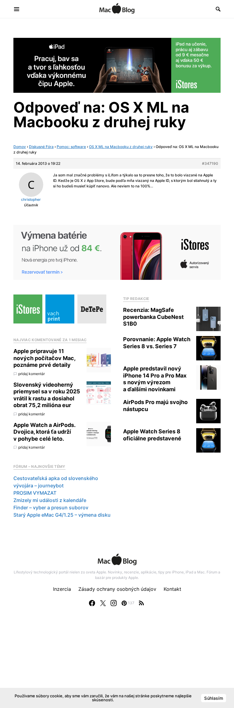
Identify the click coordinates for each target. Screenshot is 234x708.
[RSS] (141, 603)
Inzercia (62, 589)
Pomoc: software (71, 146)
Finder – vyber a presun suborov (50, 507)
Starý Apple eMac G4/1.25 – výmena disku (62, 515)
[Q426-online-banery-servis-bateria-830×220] (117, 252)
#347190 (210, 163)
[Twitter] (103, 603)
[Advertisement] (117, 663)
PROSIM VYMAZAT (34, 493)
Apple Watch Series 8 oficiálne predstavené (152, 435)
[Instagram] (114, 603)
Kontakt (172, 589)
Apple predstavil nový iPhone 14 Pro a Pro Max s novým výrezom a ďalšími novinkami (154, 378)
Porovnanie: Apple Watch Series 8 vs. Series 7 (156, 342)
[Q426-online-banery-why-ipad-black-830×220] (117, 65)
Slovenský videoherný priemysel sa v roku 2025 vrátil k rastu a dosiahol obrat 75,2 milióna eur (46, 395)
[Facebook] (92, 603)
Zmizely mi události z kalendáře (49, 500)
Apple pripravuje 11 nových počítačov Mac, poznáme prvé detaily (44, 358)
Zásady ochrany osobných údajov (117, 589)
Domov (19, 146)
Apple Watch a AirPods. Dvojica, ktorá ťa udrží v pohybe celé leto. (44, 432)
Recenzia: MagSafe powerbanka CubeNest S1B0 (153, 317)
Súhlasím (213, 698)
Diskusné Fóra (41, 146)
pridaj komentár (31, 373)
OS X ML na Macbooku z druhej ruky (121, 146)
